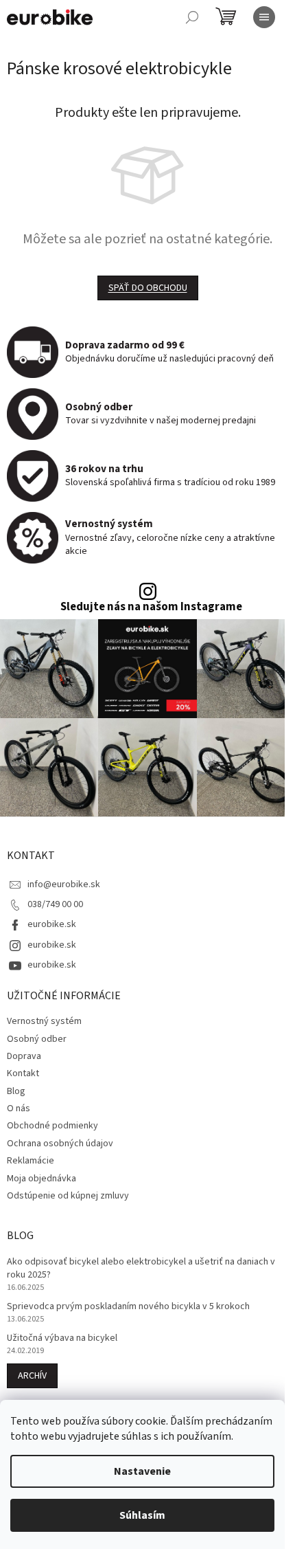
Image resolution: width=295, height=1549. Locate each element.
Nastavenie (142, 1471)
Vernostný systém (44, 1021)
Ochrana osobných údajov (60, 1143)
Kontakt (23, 1073)
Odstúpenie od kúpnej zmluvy (68, 1196)
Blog (16, 1091)
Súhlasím (142, 1515)
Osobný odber (37, 1039)
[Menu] (264, 17)
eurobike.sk (51, 924)
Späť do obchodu (147, 288)
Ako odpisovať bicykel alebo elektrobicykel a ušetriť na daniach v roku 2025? (141, 1269)
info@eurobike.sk (63, 884)
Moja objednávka (41, 1178)
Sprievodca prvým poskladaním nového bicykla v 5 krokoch (128, 1306)
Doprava (24, 1056)
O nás (18, 1108)
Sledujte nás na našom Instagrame (151, 607)
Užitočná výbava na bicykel (62, 1338)
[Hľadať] (192, 17)
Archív (32, 1376)
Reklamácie (30, 1161)
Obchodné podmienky (52, 1126)
